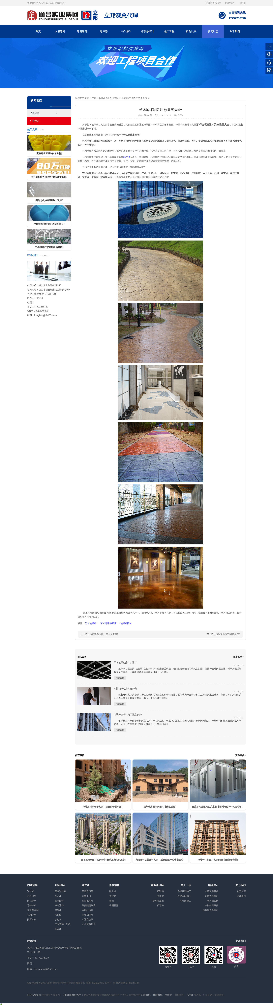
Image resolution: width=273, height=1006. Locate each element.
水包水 (58, 919)
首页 (38, 31)
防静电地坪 (87, 900)
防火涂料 (31, 900)
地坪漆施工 (185, 900)
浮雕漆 (58, 910)
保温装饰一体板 (63, 924)
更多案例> (240, 755)
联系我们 (241, 896)
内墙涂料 (60, 31)
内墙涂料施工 (184, 891)
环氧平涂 (86, 896)
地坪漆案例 (212, 900)
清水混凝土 (158, 900)
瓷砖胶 (112, 896)
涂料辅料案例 (211, 905)
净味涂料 (31, 905)
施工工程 (169, 31)
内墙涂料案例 (211, 891)
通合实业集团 (34, 994)
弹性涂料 (59, 905)
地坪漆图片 (126, 623)
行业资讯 (34, 121)
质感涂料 (59, 900)
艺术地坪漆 (91, 623)
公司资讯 (34, 113)
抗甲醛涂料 (33, 910)
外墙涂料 (82, 31)
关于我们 (235, 31)
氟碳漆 (58, 928)
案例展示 (191, 31)
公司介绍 (241, 891)
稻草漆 (160, 905)
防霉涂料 (31, 919)
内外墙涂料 (230, 2)
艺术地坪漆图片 (108, 623)
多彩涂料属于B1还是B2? (228, 634)
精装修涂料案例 (210, 910)
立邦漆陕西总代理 (213, 2)
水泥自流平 (87, 919)
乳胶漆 (30, 891)
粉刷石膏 (113, 905)
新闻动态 (213, 31)
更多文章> (238, 656)
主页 (94, 98)
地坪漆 (104, 31)
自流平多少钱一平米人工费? (104, 634)
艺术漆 (190, 994)
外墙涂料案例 (211, 896)
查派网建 (120, 982)
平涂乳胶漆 (60, 891)
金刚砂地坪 (87, 910)
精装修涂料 (147, 31)
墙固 (111, 900)
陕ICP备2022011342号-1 (98, 982)
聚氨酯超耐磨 (89, 905)
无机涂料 (31, 896)
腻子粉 (112, 891)
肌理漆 (160, 891)
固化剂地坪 (87, 914)
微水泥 (160, 896)
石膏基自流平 (89, 924)
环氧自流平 (87, 891)
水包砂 (58, 914)
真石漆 (58, 896)
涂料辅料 (125, 31)
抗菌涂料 (31, 914)
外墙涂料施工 (184, 896)
